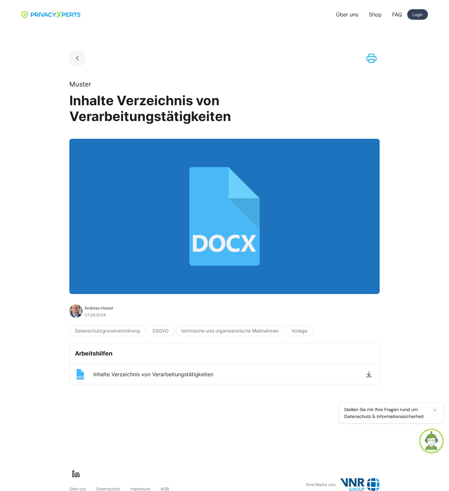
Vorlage (299, 330)
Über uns (347, 14)
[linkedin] (76, 474)
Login (418, 14)
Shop (375, 14)
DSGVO (161, 330)
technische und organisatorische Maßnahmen (230, 330)
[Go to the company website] (360, 484)
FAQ (397, 14)
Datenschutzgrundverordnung (107, 330)
